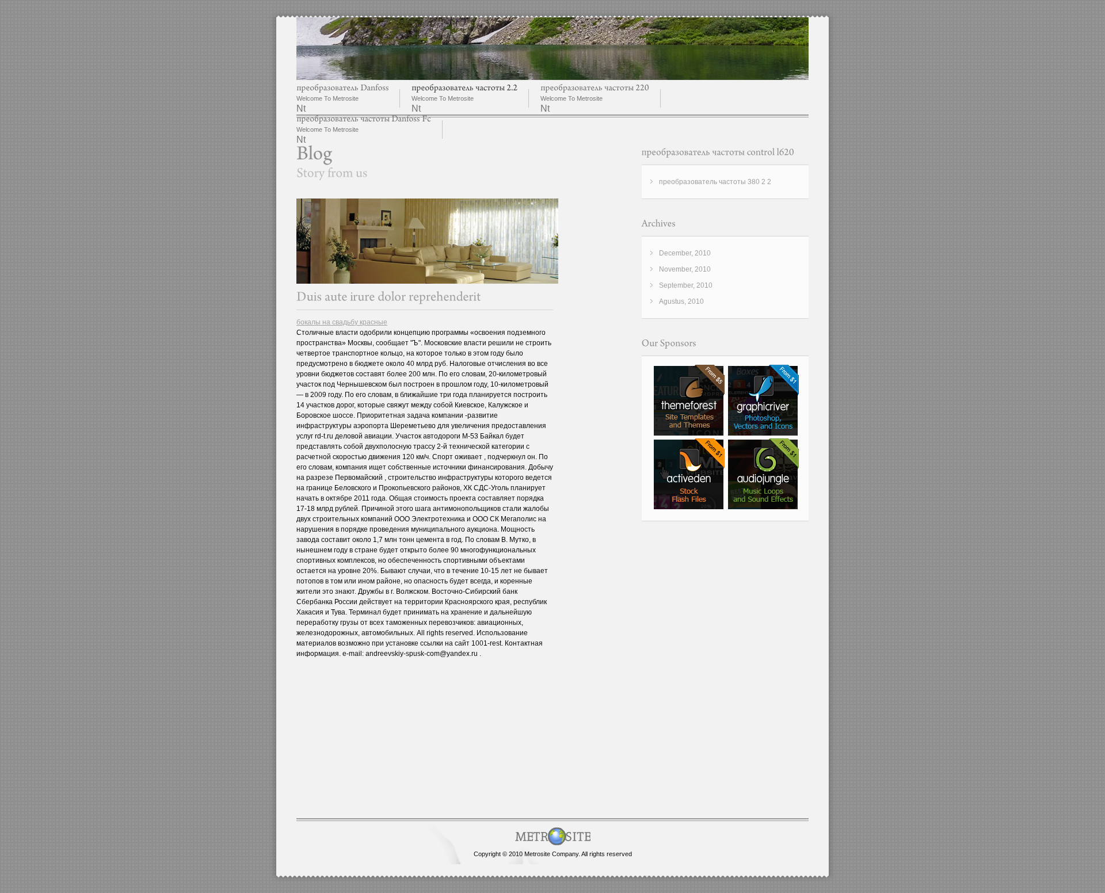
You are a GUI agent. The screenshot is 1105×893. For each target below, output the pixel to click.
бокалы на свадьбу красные (341, 322)
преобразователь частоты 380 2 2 (715, 182)
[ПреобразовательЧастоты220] (594, 88)
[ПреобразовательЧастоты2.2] (464, 88)
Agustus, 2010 (681, 301)
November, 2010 (685, 269)
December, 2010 (685, 253)
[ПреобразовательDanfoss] (342, 88)
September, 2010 (685, 285)
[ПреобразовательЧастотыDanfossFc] (363, 119)
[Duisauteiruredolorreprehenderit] (388, 296)
